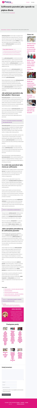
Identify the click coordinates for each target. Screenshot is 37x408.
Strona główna (3, 29)
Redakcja (18, 402)
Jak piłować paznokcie (8, 290)
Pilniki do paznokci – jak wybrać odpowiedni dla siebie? (14, 289)
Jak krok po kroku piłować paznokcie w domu (12, 295)
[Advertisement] (18, 21)
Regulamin (22, 402)
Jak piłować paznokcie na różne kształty (11, 292)
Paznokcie (27, 2)
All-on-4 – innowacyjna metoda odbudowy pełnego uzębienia (20, 355)
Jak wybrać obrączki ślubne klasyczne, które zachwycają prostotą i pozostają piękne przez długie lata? (5, 338)
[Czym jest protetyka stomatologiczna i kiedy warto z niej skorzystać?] (31, 103)
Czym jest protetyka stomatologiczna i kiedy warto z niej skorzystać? (12, 357)
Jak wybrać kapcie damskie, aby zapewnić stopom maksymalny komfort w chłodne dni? (20, 337)
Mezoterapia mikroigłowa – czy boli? (5, 354)
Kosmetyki (32, 2)
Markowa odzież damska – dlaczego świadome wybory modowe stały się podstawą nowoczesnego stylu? (13, 337)
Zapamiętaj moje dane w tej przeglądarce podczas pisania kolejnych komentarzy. (13, 390)
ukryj (14, 49)
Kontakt (26, 402)
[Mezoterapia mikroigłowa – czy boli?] (31, 91)
